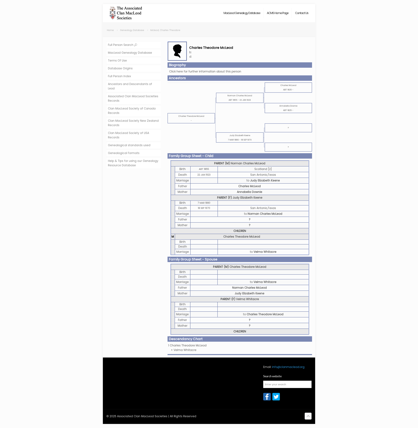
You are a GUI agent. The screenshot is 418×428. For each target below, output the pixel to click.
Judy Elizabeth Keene (247, 198)
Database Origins (120, 68)
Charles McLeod (249, 186)
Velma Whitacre (247, 299)
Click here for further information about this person (205, 71)
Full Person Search (121, 45)
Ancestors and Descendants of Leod (130, 86)
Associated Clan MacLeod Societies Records (133, 98)
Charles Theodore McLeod (241, 237)
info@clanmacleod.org (288, 367)
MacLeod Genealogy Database (130, 53)
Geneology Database (132, 30)
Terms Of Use (117, 60)
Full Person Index (119, 76)
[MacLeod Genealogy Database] (126, 11)
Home (110, 30)
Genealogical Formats (123, 153)
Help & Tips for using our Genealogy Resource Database (133, 163)
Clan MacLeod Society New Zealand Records (133, 123)
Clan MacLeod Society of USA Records (128, 135)
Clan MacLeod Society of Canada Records (132, 111)
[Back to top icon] (308, 416)
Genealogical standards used (129, 145)
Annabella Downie (249, 192)
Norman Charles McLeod (248, 163)
